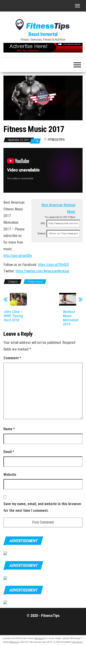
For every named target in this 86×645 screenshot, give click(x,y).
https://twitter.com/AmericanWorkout (42, 271)
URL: (43, 223)
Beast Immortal (43, 34)
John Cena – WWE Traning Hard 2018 (13, 316)
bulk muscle (39, 638)
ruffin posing (14, 642)
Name (9, 429)
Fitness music (35, 281)
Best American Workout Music (58, 208)
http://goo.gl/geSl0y (17, 255)
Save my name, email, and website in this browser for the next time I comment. (42, 507)
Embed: (42, 233)
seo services (77, 642)
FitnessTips (56, 139)
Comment (12, 358)
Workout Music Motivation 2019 (70, 318)
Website (9, 474)
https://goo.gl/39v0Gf (53, 264)
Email (8, 452)
